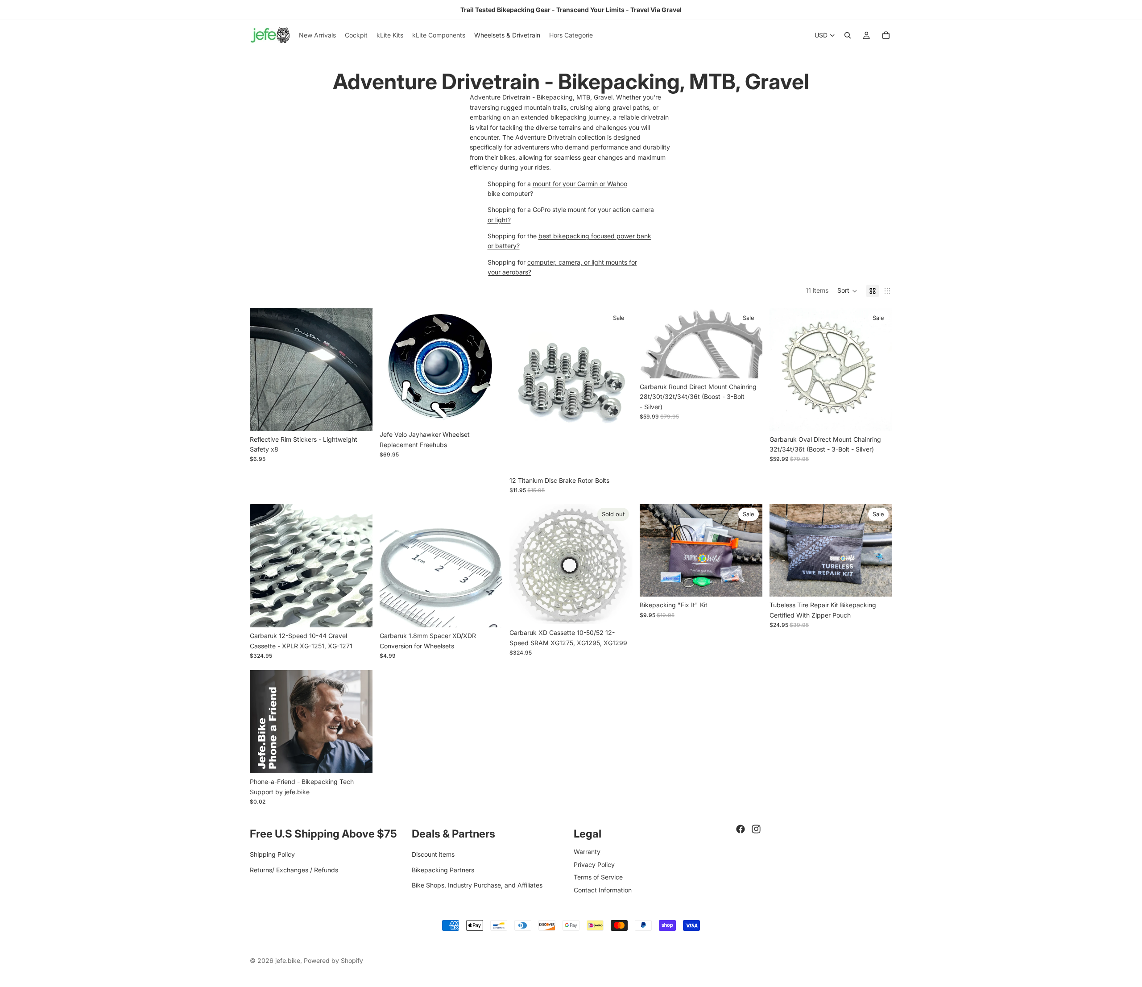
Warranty (587, 851)
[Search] (847, 35)
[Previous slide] (263, 369)
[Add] (619, 458)
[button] (847, 291)
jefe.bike (287, 960)
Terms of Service (598, 877)
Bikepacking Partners (443, 869)
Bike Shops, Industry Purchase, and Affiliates (477, 885)
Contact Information (603, 889)
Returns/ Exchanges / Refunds (294, 869)
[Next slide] (359, 369)
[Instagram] (756, 829)
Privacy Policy (594, 864)
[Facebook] (740, 829)
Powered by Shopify (333, 960)
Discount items (433, 854)
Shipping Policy (272, 854)
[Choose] (359, 417)
